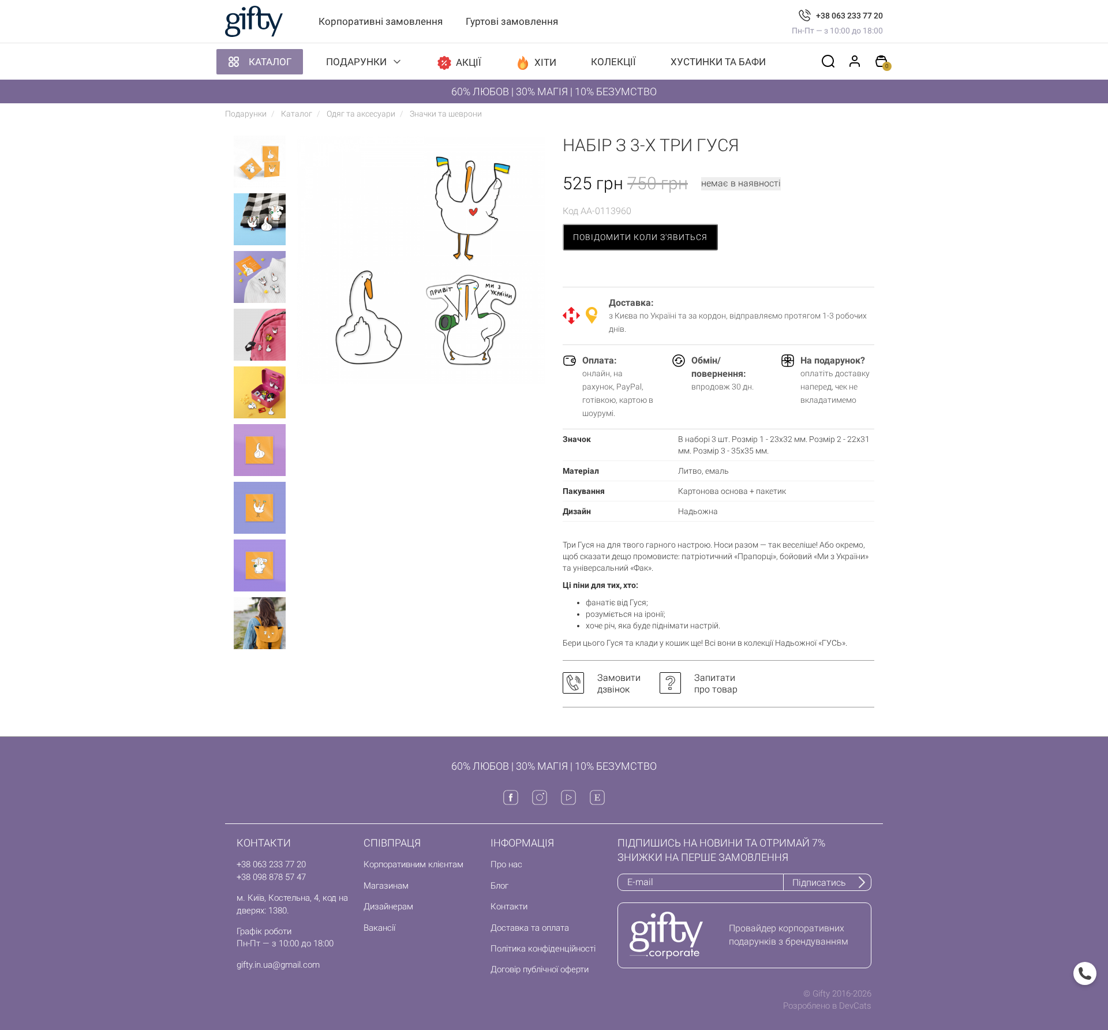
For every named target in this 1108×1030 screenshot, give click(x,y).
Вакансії (379, 928)
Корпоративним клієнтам (413, 864)
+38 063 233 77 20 (849, 15)
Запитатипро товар (716, 683)
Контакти (509, 906)
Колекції (613, 62)
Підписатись (819, 882)
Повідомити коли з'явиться (640, 237)
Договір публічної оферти (540, 969)
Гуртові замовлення (512, 21)
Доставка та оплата (530, 928)
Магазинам (386, 886)
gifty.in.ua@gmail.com (278, 965)
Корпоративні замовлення (381, 21)
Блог (499, 886)
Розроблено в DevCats (827, 1006)
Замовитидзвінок (619, 683)
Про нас (506, 864)
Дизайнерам (388, 906)
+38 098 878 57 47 (271, 877)
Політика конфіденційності (543, 948)
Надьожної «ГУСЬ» (810, 642)
